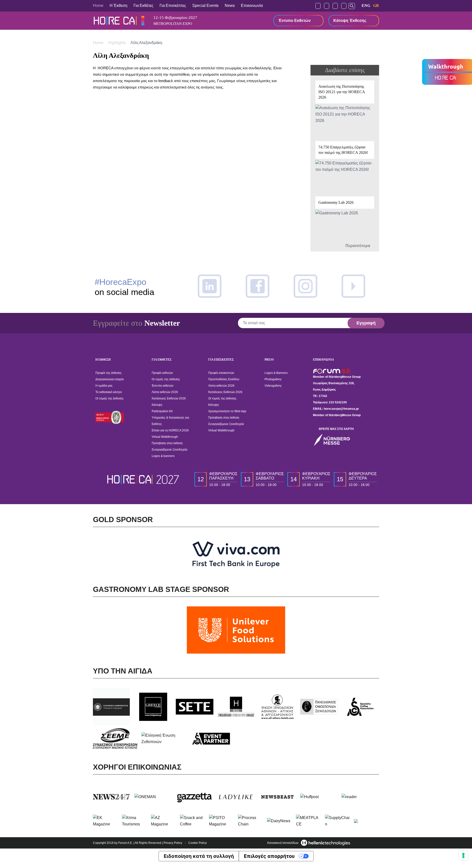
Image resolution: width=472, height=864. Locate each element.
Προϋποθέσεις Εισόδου (223, 379)
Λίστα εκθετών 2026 (165, 392)
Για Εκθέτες (143, 5)
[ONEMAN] (153, 797)
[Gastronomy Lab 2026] (344, 218)
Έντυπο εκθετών (162, 385)
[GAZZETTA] (194, 797)
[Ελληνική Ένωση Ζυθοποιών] (163, 738)
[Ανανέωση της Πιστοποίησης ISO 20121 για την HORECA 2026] (344, 108)
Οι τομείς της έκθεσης (109, 398)
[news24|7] (112, 797)
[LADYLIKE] (236, 797)
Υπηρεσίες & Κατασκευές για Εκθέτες (170, 421)
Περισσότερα (358, 246)
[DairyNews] (279, 821)
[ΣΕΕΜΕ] (115, 738)
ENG (366, 5)
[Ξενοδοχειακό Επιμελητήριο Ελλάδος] (236, 706)
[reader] (360, 797)
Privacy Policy (172, 843)
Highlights (117, 42)
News (230, 5)
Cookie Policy (197, 843)
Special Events (205, 5)
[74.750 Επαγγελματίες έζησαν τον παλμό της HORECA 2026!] (344, 166)
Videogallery (273, 385)
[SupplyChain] (337, 821)
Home (98, 5)
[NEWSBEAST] (277, 797)
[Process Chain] (250, 821)
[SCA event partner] (212, 739)
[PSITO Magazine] (221, 821)
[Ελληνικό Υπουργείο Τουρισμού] (112, 706)
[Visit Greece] (153, 707)
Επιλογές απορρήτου (269, 856)
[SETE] (194, 707)
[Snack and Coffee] (192, 821)
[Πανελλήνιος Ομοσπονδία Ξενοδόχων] (319, 707)
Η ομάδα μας (104, 385)
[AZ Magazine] (163, 821)
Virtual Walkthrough (165, 437)
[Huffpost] (319, 797)
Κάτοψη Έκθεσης (349, 20)
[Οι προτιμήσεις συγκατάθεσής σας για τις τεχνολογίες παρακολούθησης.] (463, 855)
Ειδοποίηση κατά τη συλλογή (199, 856)
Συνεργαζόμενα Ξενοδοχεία (169, 449)
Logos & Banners (276, 373)
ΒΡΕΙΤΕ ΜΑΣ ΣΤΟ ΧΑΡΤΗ (336, 429)
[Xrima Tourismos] (134, 821)
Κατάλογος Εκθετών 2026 (169, 398)
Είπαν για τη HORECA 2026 (170, 430)
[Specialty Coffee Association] (360, 707)
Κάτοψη (157, 405)
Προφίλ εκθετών (162, 373)
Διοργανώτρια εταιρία (109, 379)
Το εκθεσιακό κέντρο (108, 392)
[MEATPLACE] (308, 821)
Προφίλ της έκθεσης (108, 373)
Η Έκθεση (118, 5)
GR (376, 5)
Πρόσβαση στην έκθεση (167, 443)
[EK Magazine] (105, 821)
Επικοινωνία (252, 5)
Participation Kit (162, 411)
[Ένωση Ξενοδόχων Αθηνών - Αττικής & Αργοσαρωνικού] (277, 707)
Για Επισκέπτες (173, 5)
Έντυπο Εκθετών (294, 20)
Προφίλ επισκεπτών (221, 373)
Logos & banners (163, 456)
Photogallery (273, 379)
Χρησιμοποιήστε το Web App (227, 411)
